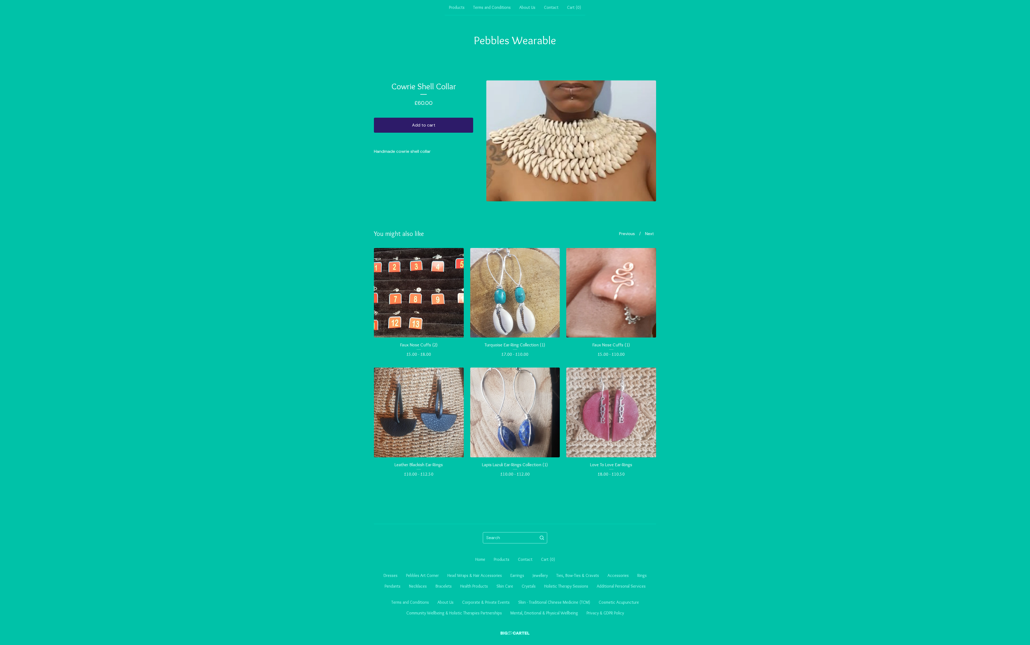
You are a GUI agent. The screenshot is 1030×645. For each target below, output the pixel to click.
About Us (527, 7)
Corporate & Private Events (486, 602)
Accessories (618, 575)
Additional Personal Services (621, 586)
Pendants (392, 586)
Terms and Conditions (492, 7)
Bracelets (443, 586)
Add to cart (423, 125)
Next (649, 233)
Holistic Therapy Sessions (566, 586)
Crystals (529, 586)
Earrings (517, 575)
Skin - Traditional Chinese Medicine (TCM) (554, 602)
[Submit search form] (542, 538)
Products (457, 7)
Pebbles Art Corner (422, 575)
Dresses (391, 575)
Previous (627, 233)
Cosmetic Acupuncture (619, 602)
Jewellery (540, 575)
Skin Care (504, 586)
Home (480, 559)
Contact (551, 7)
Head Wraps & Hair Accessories (474, 575)
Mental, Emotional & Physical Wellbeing (544, 613)
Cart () (574, 7)
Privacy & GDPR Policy (605, 613)
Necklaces (418, 586)
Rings (642, 575)
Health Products (474, 586)
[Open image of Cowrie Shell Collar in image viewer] (571, 140)
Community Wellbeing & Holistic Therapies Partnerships (454, 613)
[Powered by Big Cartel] (515, 633)
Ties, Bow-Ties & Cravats (577, 575)
